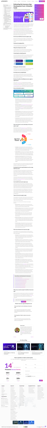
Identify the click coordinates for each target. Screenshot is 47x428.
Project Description (37, 420)
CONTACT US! (23, 301)
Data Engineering (13, 390)
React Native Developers (22, 396)
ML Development (13, 391)
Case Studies (29, 1)
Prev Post (15, 336)
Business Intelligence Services (14, 412)
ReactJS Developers (22, 400)
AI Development (12, 387)
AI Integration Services (13, 402)
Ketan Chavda (22, 325)
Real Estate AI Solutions (40, 392)
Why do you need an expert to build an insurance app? (7, 28)
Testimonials (3, 391)
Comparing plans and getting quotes (7, 10)
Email (36, 8)
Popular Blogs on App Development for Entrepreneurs (7, 26)
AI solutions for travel (40, 396)
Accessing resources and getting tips (7, 13)
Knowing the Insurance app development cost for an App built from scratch (7, 20)
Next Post (32, 336)
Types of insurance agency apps (7, 23)
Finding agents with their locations (7, 12)
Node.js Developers (22, 402)
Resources (33, 1)
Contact (2, 392)
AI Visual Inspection (13, 414)
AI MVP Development (13, 418)
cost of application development (17, 9)
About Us (3, 387)
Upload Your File (27, 374)
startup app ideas (19, 82)
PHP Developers (21, 401)
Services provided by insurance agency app (7, 6)
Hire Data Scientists (22, 390)
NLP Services (12, 400)
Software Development (31, 390)
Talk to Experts (42, 1)
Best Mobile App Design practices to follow (20, 284)
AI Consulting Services (13, 392)
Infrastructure (3, 390)
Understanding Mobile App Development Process (20, 280)
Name (36, 5)
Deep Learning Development (14, 405)
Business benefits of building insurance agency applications (7, 15)
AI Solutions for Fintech (40, 390)
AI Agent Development (13, 397)
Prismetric (23, 331)
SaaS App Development (31, 391)
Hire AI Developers (23, 1)
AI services (31, 295)
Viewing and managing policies (7, 7)
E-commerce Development (32, 392)
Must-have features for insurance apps (7, 24)
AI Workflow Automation (14, 413)
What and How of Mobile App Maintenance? (20, 287)
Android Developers (22, 395)
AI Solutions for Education (41, 395)
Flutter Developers (22, 397)
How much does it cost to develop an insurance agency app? (7, 18)
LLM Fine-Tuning (13, 407)
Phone (36, 11)
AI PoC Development (13, 417)
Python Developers (22, 405)
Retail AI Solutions (40, 391)
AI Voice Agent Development (14, 406)
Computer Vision (13, 395)
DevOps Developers (22, 391)
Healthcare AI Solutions (40, 387)
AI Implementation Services (14, 419)
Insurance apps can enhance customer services (27, 104)
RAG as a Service (12, 401)
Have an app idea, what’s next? (18, 277)
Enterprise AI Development (14, 396)
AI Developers (21, 387)
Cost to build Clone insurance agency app (7, 22)
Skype (35, 367)
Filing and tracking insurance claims (7, 9)
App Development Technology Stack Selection (20, 283)
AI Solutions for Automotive (41, 397)
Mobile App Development (27, 9)
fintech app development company (18, 85)
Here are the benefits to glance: (7, 16)
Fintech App (22, 9)
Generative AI (22, 107)
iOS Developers (21, 392)
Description (36, 14)
